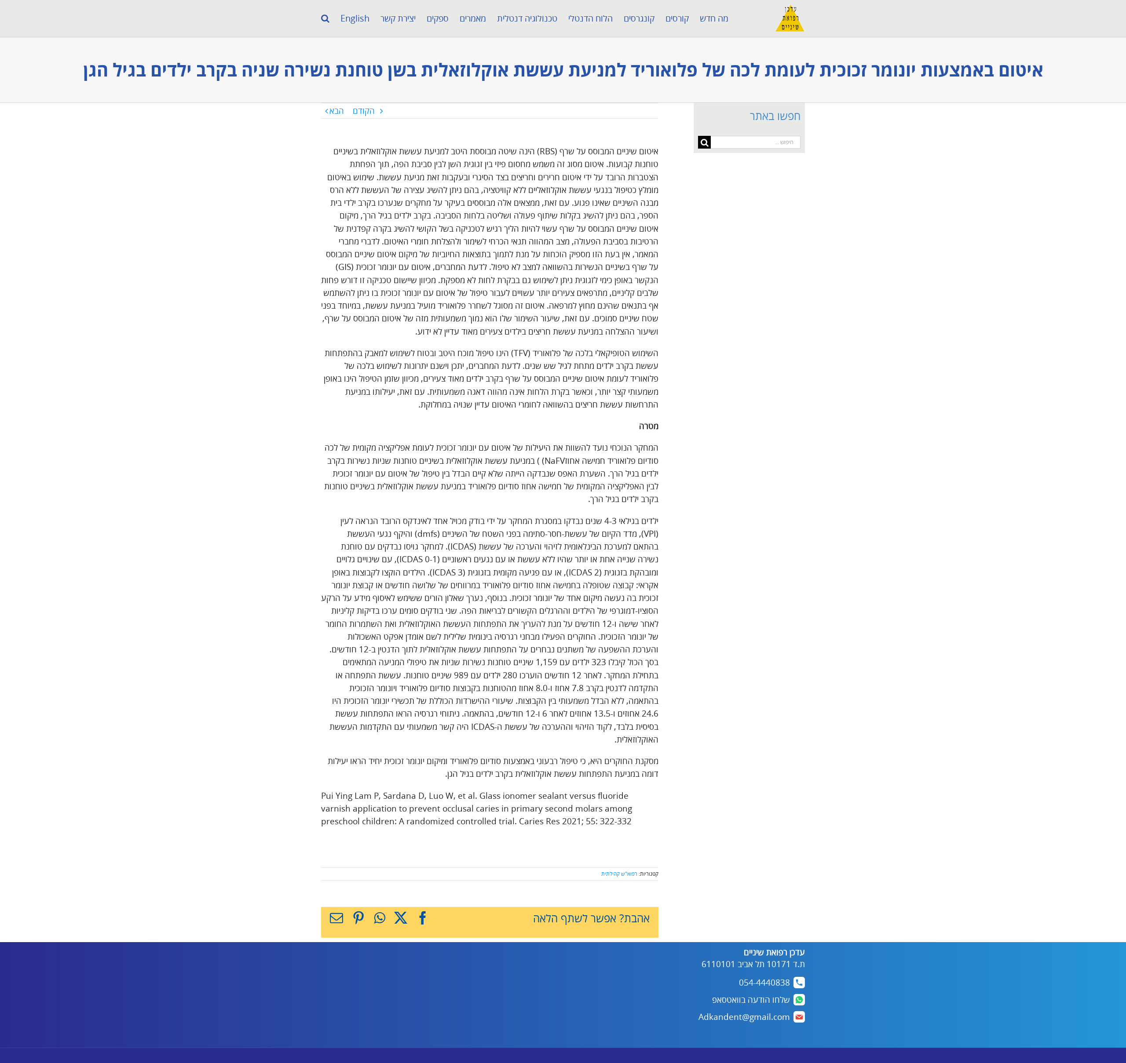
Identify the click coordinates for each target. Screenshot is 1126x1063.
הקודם (364, 110)
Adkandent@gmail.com (744, 1017)
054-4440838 (764, 982)
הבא (336, 110)
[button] (325, 18)
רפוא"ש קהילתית (619, 873)
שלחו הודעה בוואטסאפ (751, 999)
